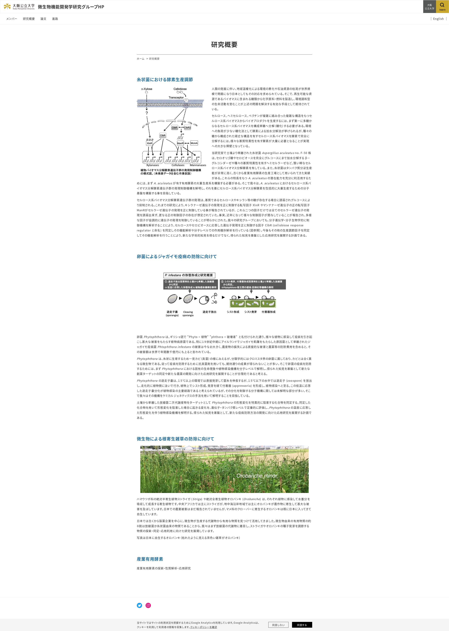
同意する (302, 625)
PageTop (441, 612)
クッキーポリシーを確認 (203, 627)
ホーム (140, 58)
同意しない (278, 625)
